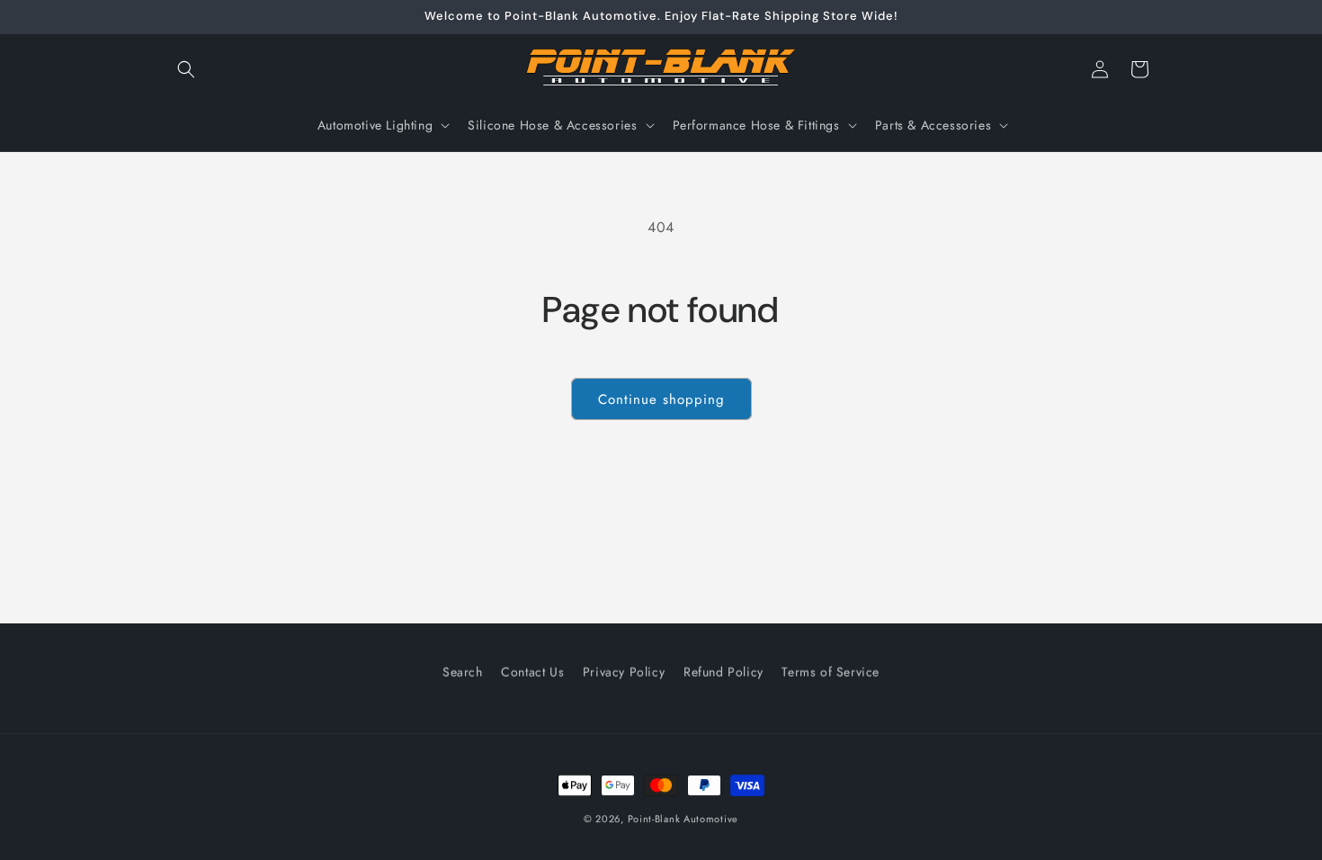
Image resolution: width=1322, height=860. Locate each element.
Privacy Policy (624, 671)
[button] (186, 69)
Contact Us (532, 671)
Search (462, 671)
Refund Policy (723, 671)
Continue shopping (661, 399)
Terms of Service (831, 671)
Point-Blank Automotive (683, 818)
